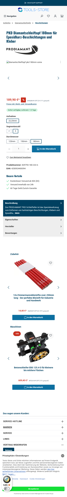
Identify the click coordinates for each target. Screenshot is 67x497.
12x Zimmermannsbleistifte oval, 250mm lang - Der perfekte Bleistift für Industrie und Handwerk (33, 298)
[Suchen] (41, 16)
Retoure (8, 450)
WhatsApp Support (35, 3)
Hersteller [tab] (9, 226)
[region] (33, 78)
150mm (24, 141)
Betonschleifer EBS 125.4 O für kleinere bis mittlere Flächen (33, 369)
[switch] (7, 488)
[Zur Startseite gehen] (33, 9)
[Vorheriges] (8, 78)
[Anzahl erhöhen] (28, 149)
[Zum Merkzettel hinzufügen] (51, 263)
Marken (7, 427)
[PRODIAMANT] (33, 50)
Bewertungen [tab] (11, 233)
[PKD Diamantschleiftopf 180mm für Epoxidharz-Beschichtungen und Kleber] (33, 78)
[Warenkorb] (62, 16)
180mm (36, 141)
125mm (12, 141)
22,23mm (13, 121)
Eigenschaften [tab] (11, 219)
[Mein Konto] (55, 16)
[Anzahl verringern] (9, 149)
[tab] (33, 208)
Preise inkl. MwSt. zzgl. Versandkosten (21, 104)
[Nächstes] (58, 78)
